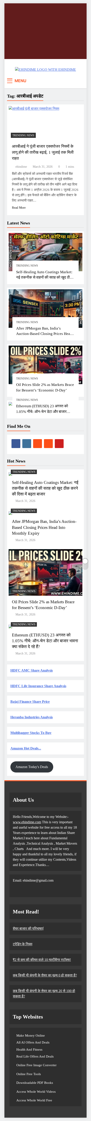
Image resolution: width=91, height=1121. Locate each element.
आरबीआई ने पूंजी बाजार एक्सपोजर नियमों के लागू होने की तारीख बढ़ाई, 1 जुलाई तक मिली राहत (43, 152)
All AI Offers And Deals (32, 1042)
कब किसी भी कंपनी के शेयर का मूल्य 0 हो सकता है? (45, 975)
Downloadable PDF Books (34, 1082)
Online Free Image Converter (36, 1065)
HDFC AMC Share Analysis (31, 670)
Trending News (27, 265)
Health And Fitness (29, 1049)
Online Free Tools (28, 1074)
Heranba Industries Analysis (31, 717)
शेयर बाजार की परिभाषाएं (28, 928)
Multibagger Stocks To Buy (30, 733)
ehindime (21, 166)
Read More (19, 207)
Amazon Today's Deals (31, 767)
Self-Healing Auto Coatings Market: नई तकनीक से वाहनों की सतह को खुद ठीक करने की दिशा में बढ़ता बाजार (44, 277)
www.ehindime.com (27, 822)
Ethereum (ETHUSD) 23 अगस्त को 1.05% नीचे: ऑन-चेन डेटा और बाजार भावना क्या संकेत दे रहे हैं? (42, 411)
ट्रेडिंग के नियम (22, 944)
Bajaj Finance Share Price (30, 701)
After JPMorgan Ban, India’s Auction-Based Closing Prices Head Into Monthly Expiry (44, 334)
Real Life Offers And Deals (35, 1056)
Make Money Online (30, 1035)
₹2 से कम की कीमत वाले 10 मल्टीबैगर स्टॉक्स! (42, 960)
